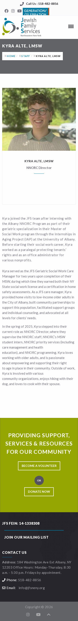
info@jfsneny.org (32, 588)
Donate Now (39, 491)
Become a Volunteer (39, 465)
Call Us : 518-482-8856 (42, 3)
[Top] (48, 614)
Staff (25, 56)
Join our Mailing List (26, 537)
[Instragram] (13, 11)
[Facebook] (6, 11)
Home (11, 56)
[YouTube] (19, 11)
